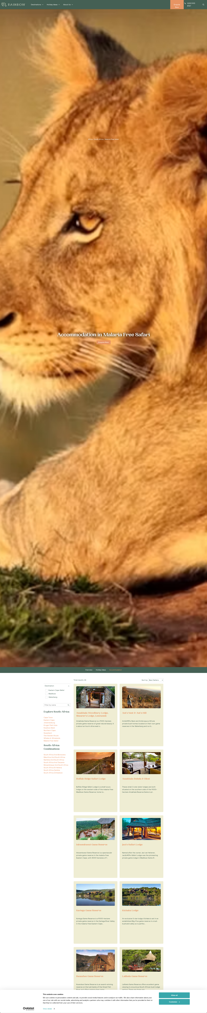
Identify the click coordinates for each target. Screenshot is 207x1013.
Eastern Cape (49, 720)
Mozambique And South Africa (56, 765)
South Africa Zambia (52, 770)
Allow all (174, 995)
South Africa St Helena (53, 768)
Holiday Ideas (101, 670)
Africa (90, 139)
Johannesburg (49, 723)
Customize (173, 1002)
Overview (88, 670)
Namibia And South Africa (54, 760)
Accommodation (115, 670)
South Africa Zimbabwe (53, 773)
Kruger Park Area (50, 725)
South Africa (98, 139)
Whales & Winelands (52, 738)
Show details (47, 1009)
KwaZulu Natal (49, 728)
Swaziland (48, 733)
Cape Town (48, 717)
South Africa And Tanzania (54, 762)
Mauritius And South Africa (54, 757)
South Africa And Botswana (54, 755)
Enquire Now (103, 342)
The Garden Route (51, 736)
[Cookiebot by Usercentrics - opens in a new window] (28, 1008)
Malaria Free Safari (112, 139)
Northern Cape (50, 730)
